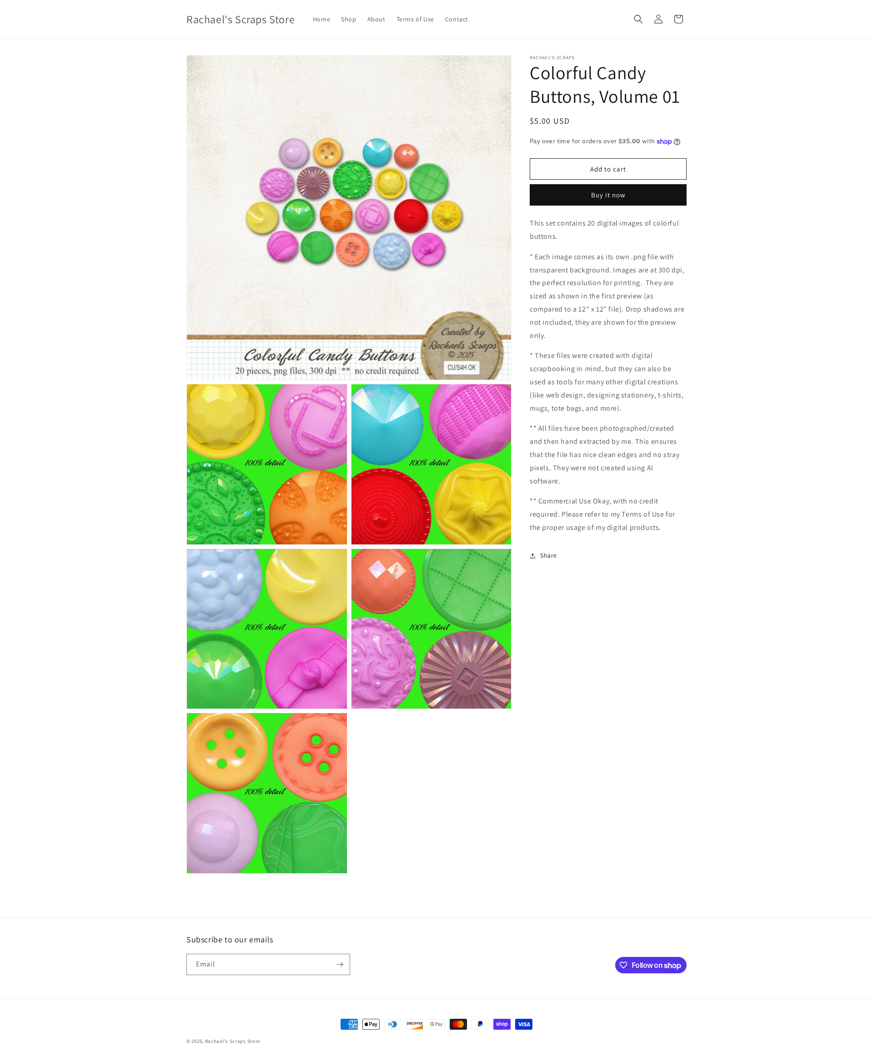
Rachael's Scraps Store (232, 1041)
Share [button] (548, 555)
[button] (638, 19)
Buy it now (608, 195)
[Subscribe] (340, 964)
